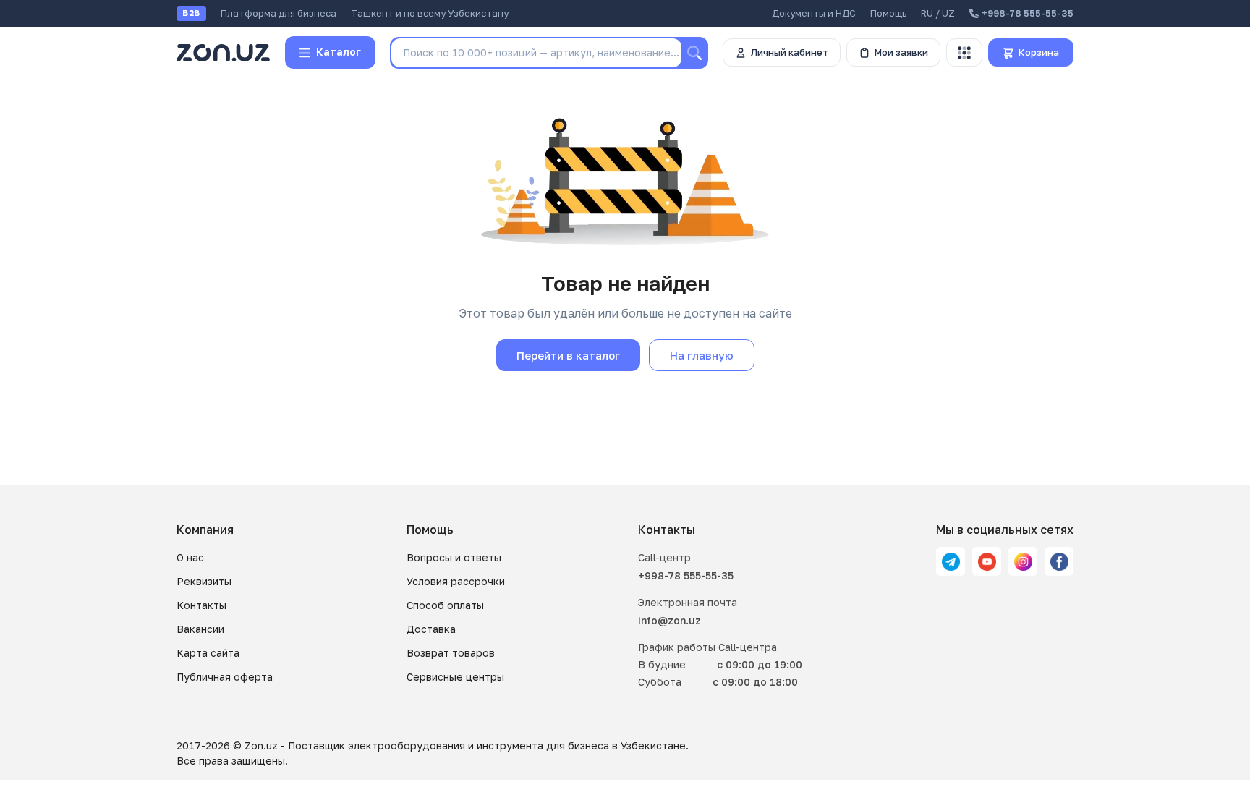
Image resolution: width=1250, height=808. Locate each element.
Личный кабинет (789, 52)
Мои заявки (901, 52)
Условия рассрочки (456, 581)
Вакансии (200, 629)
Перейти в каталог (568, 355)
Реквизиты (204, 581)
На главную (702, 355)
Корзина (1039, 52)
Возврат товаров (451, 653)
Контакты (201, 605)
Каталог (338, 52)
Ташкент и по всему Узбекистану (430, 13)
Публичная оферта (225, 677)
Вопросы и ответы (454, 557)
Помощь (888, 13)
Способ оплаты (445, 605)
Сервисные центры (455, 677)
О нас (190, 557)
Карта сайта (208, 653)
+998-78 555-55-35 (686, 575)
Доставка (431, 629)
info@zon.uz (669, 620)
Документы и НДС (814, 13)
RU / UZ (938, 13)
